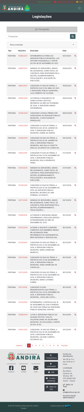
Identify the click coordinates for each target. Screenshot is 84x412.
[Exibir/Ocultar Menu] (79, 8)
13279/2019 (22, 168)
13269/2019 (22, 315)
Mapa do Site (52, 388)
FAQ (52, 372)
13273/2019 (22, 257)
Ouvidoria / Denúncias (64, 2)
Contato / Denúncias (51, 379)
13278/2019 (22, 185)
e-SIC (80, 2)
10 (58, 345)
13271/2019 (22, 287)
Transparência (46, 2)
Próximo (64, 345)
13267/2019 (22, 330)
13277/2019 (22, 200)
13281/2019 (22, 153)
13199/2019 (22, 215)
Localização (51, 366)
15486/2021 (22, 56)
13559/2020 (23, 113)
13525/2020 (23, 125)
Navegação (43, 29)
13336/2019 (22, 138)
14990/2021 (22, 68)
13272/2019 (22, 272)
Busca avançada (16, 45)
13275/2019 (22, 227)
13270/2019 (22, 302)
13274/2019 (22, 242)
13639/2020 (23, 98)
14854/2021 (22, 86)
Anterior (19, 345)
